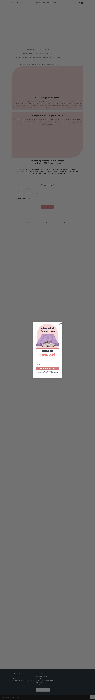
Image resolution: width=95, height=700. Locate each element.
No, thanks (47, 375)
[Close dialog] (60, 324)
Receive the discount (47, 368)
